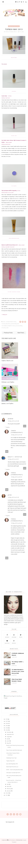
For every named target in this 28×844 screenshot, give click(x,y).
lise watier (14, 323)
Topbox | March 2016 (7, 360)
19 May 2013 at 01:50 (13, 497)
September (9, 734)
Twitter (20, 637)
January (8, 791)
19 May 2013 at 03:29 (16, 523)
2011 (7, 795)
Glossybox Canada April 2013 (13, 772)
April (8, 784)
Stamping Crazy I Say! (11, 758)
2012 (7, 793)
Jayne (10, 495)
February (9, 788)
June (8, 741)
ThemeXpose (12, 840)
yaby (7, 327)
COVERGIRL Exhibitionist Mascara (18, 654)
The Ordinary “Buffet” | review (17, 662)
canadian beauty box (14, 26)
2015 (7, 725)
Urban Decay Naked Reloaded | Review (17, 680)
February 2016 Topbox (8, 382)
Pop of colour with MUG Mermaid (14, 750)
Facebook (7, 637)
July (7, 738)
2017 (7, 721)
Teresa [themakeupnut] (11, 31)
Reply (25, 426)
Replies (8, 427)
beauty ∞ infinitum (15, 457)
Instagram (14, 637)
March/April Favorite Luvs (12, 766)
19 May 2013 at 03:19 (16, 477)
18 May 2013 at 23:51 (13, 459)
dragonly (8, 323)
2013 (7, 730)
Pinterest (14, 643)
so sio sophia (19, 325)
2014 (7, 728)
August (8, 736)
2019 (7, 719)
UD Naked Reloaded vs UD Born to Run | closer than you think (18, 671)
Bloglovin (7, 643)
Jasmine (10, 418)
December (9, 732)
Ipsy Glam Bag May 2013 (12, 763)
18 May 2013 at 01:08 (13, 421)
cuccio (3, 323)
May (8, 743)
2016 (7, 723)
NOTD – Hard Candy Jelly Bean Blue (14, 769)
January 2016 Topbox (7, 403)
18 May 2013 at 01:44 (16, 435)
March (8, 786)
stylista (4, 327)
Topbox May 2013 (10, 761)
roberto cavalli (11, 325)
